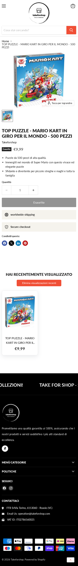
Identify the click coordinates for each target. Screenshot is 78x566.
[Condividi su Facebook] (4, 243)
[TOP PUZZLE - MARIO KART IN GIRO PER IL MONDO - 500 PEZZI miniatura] (7, 116)
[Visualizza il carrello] (73, 6)
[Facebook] (5, 448)
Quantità (6, 182)
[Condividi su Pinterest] (25, 243)
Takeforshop (9, 142)
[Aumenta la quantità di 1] (33, 190)
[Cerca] (71, 30)
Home (5, 41)
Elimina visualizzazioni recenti (39, 283)
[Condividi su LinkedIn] (18, 243)
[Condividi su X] (11, 243)
